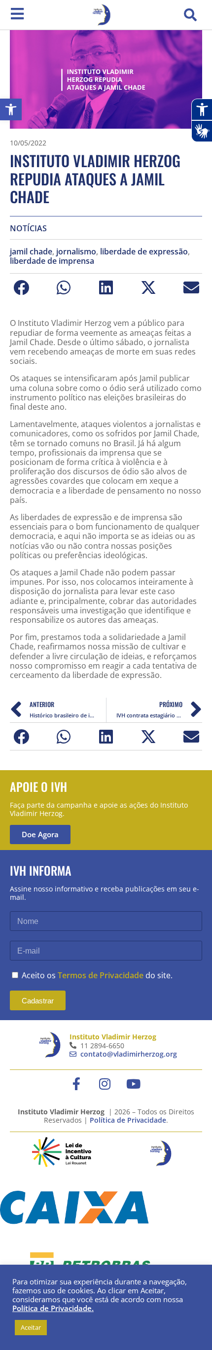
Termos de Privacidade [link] (100, 975)
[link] (11, 109)
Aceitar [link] (31, 1327)
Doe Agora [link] (40, 834)
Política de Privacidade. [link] (53, 1308)
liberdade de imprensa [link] (52, 261)
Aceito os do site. (97, 975)
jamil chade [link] (31, 251)
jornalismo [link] (76, 251)
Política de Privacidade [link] (128, 1120)
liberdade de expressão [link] (144, 251)
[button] (190, 15)
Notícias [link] (28, 228)
